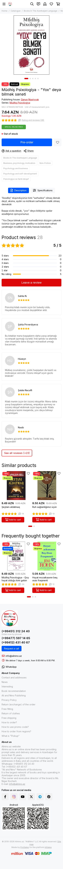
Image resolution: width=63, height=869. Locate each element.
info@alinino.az (14, 656)
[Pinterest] (48, 796)
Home (4, 11)
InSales (48, 847)
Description (20, 190)
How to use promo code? (15, 727)
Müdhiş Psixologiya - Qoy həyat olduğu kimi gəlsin (15, 579)
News (5, 682)
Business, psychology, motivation (19, 163)
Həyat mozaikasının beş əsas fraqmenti (44, 579)
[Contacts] (38, 4)
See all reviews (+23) (17, 453)
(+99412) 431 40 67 (16, 642)
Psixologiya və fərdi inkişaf (16, 179)
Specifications (44, 190)
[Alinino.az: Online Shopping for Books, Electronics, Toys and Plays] (10, 4)
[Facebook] (5, 796)
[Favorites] (57, 142)
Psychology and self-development (20, 173)
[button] (26, 78)
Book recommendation (14, 691)
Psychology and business (15, 168)
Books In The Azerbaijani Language (40, 11)
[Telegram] (40, 796)
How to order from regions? (16, 731)
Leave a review (31, 282)
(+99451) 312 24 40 (16, 631)
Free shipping (9, 718)
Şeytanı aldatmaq (11, 507)
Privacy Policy (9, 700)
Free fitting (7, 709)
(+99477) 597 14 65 (16, 638)
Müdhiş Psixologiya (20, 102)
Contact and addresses (14, 677)
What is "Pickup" (11, 736)
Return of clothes (11, 713)
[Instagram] (13, 796)
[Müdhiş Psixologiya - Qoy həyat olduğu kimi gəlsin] (16, 556)
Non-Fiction (45, 163)
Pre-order (26, 142)
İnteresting (7, 686)
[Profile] (45, 4)
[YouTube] (22, 796)
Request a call (11, 648)
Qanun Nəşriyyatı (30, 99)
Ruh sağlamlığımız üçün (44, 507)
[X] (31, 796)
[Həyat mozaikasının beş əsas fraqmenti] (46, 556)
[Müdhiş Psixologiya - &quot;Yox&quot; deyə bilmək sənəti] (31, 45)
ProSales (24, 847)
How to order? (9, 722)
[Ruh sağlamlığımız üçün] (46, 485)
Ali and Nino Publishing (14, 695)
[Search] (32, 4)
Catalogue (16, 11)
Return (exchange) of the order (18, 704)
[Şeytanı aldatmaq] (16, 485)
